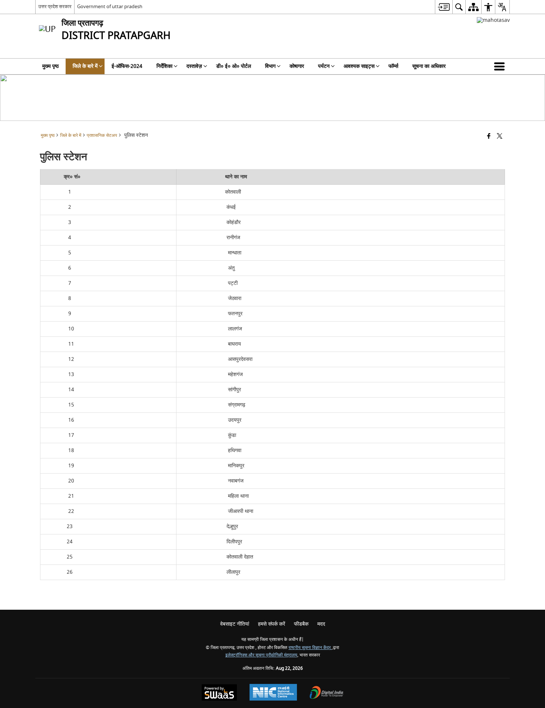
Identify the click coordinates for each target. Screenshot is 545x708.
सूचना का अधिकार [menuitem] (429, 66)
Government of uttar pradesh (109, 6)
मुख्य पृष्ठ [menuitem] (50, 66)
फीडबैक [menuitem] (301, 624)
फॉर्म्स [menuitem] (393, 66)
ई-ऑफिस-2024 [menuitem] (127, 66)
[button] (501, 66)
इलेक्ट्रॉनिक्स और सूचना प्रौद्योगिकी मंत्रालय (261, 655)
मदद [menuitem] (321, 624)
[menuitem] (443, 7)
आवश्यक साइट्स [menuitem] (359, 66)
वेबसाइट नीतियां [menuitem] (234, 624)
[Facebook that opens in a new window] (488, 137)
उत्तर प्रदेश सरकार (55, 6)
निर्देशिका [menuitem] (164, 66)
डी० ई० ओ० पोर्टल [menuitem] (233, 66)
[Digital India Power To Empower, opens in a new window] (326, 693)
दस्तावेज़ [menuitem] (194, 66)
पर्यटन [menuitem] (324, 66)
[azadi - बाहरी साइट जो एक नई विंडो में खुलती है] (493, 20)
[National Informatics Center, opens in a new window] (273, 693)
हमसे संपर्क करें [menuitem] (271, 624)
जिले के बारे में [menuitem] (85, 66)
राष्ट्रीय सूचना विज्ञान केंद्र (310, 648)
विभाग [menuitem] (270, 66)
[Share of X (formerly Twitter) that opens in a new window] (499, 137)
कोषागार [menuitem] (297, 66)
